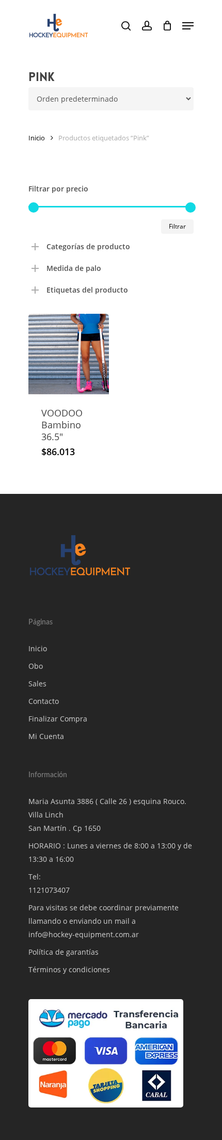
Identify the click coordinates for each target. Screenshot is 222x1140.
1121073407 (49, 890)
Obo (35, 666)
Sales (37, 683)
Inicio (36, 137)
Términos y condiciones (69, 969)
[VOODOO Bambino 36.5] (68, 354)
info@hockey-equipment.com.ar (83, 934)
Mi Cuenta (46, 736)
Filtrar (177, 226)
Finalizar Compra (57, 719)
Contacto (43, 701)
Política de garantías (63, 952)
